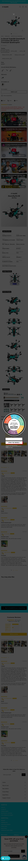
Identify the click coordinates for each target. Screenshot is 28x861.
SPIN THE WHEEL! (14, 442)
